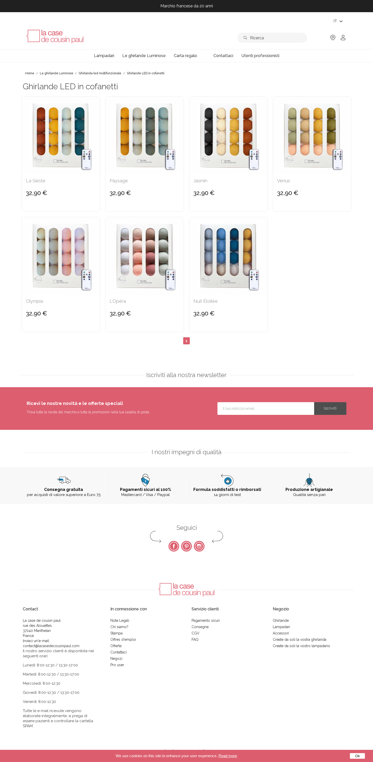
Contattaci (118, 652)
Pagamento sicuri (206, 620)
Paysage (119, 180)
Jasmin (200, 180)
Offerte (116, 646)
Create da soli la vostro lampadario (301, 646)
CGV (195, 633)
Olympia (34, 301)
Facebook (173, 546)
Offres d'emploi (123, 639)
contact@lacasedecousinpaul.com (51, 646)
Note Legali (119, 620)
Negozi (116, 659)
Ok (357, 756)
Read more (227, 756)
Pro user (117, 665)
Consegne (200, 627)
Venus (283, 180)
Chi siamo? (119, 627)
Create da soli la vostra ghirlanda (299, 639)
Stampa (116, 633)
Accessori (281, 633)
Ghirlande (281, 620)
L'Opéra (118, 301)
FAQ (195, 639)
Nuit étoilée (205, 301)
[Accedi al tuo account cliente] (343, 39)
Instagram (199, 546)
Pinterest (186, 546)
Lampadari (281, 627)
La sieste (35, 180)
